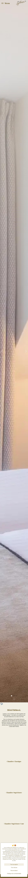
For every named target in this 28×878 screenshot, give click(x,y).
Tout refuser (14, 867)
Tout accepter (14, 864)
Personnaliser (14, 870)
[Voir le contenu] (14, 699)
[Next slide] (26, 351)
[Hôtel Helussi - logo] (21, 3)
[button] (11, 695)
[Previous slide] (2, 351)
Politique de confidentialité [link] (14, 873)
